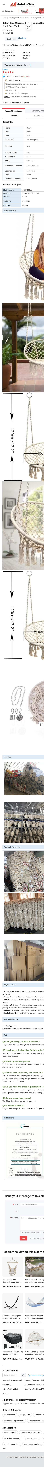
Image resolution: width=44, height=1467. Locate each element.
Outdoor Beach (10, 1432)
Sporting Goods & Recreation (18, 18)
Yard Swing (6, 1384)
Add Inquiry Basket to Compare (17, 102)
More (4, 1449)
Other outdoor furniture (33, 1384)
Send (23, 1238)
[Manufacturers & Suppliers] (22, 4)
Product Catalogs (37, 1375)
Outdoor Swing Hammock (14, 1420)
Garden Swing (9, 1415)
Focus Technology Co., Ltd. (31, 1457)
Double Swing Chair (11, 1444)
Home (4, 18)
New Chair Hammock (12, 1438)
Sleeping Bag (25, 1415)
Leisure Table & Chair (10, 1389)
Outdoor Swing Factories (30, 1432)
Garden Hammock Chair (33, 1444)
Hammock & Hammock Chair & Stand (16, 1380)
